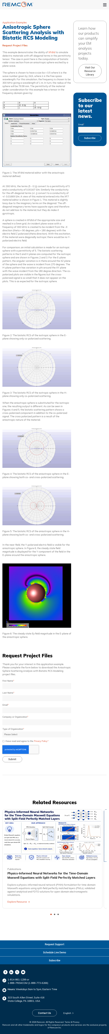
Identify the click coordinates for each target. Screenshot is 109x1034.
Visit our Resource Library (90, 71)
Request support (54, 944)
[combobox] (69, 1013)
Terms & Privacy (72, 1022)
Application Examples (14, 22)
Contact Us (44, 1012)
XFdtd (51, 52)
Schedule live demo (54, 952)
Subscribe (54, 960)
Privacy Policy (40, 741)
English (67, 1013)
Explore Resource (17, 901)
